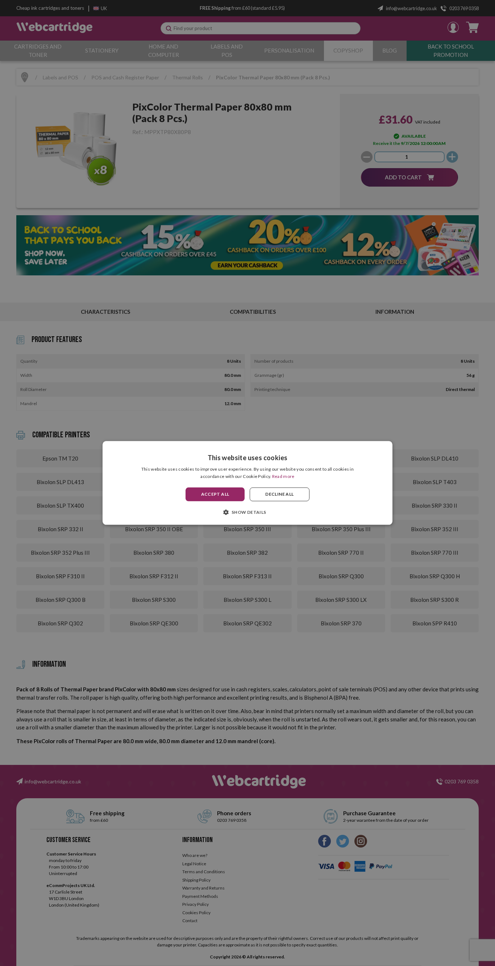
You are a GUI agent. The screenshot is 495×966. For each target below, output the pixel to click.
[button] (247, 512)
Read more (283, 476)
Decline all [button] (279, 494)
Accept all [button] (215, 494)
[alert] (247, 483)
